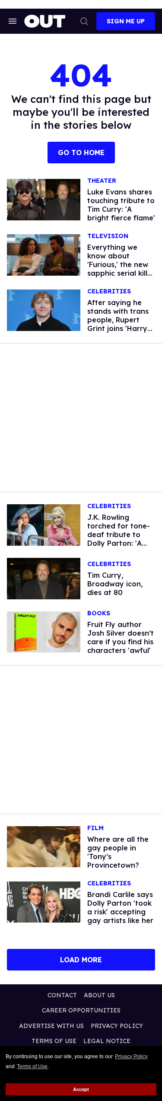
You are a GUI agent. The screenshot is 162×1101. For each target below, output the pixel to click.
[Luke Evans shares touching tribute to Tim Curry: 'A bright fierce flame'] (43, 199)
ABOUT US (99, 995)
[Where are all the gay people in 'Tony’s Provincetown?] (43, 846)
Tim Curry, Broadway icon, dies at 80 (115, 584)
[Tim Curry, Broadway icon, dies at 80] (43, 577)
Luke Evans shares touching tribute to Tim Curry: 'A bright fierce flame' (121, 205)
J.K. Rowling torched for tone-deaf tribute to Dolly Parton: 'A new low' (118, 534)
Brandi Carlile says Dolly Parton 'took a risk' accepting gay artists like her (120, 907)
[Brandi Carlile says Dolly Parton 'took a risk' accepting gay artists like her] (43, 901)
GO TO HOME (81, 152)
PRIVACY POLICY (117, 1026)
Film (95, 828)
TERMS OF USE (54, 1041)
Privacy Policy (131, 1056)
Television (107, 236)
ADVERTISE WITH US (51, 1026)
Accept (81, 1089)
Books (98, 613)
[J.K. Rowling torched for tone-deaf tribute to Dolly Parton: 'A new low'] (43, 524)
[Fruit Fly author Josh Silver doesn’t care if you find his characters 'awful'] (43, 631)
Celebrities (109, 291)
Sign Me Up (126, 21)
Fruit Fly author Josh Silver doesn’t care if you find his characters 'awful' (120, 637)
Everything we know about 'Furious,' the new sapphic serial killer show (121, 264)
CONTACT (62, 995)
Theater (101, 181)
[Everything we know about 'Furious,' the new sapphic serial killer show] (43, 254)
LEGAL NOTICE (106, 1041)
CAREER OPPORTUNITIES (81, 1010)
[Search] (84, 21)
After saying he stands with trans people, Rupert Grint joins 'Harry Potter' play (118, 319)
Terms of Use (32, 1066)
